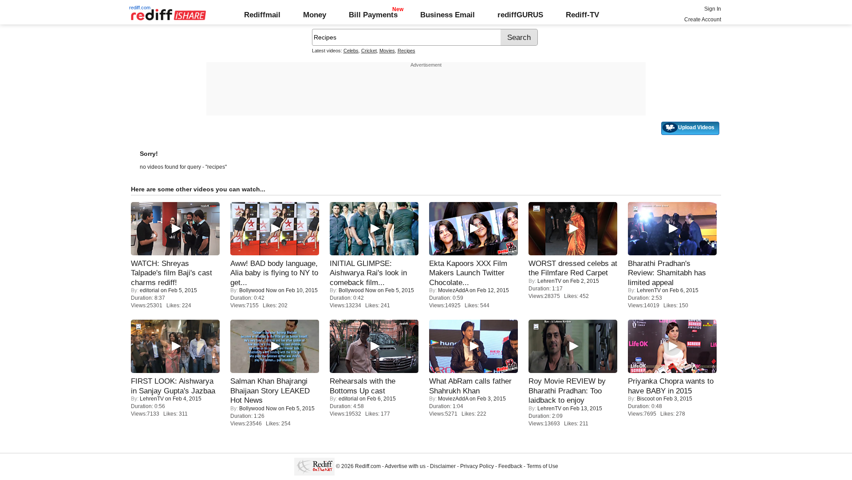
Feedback (510, 466)
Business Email (447, 15)
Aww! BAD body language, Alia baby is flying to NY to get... (274, 272)
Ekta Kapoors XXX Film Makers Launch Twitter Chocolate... (468, 272)
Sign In (712, 9)
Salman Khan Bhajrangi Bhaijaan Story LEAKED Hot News (270, 390)
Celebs (351, 50)
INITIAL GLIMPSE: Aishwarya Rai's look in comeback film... (368, 272)
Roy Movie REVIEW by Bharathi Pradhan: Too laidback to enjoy (567, 390)
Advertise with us (405, 466)
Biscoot (646, 399)
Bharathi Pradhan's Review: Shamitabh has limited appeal (667, 272)
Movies (387, 50)
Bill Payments (373, 15)
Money (314, 15)
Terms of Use (542, 466)
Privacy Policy (477, 466)
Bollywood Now (258, 290)
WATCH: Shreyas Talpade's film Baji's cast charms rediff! (171, 272)
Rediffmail (262, 15)
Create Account (702, 19)
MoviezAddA (453, 290)
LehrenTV (549, 281)
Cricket (369, 50)
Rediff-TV (582, 15)
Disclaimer (443, 466)
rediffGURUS (520, 15)
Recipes (406, 50)
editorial (149, 290)
